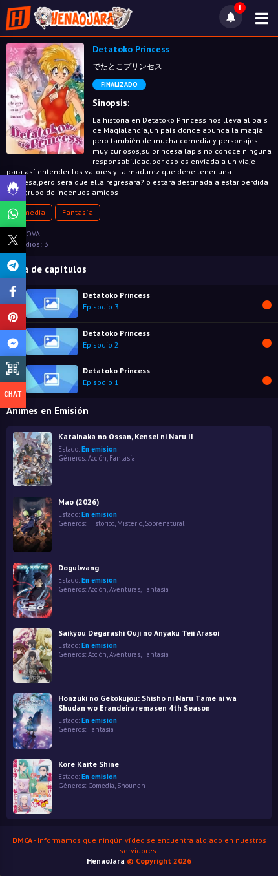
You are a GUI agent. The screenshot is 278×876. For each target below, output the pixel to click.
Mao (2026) (78, 501)
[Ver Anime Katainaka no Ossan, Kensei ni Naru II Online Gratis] (32, 459)
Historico (101, 523)
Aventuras (124, 589)
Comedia (29, 212)
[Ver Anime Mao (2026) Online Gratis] (32, 524)
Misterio (129, 523)
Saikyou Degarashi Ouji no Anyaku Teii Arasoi (138, 633)
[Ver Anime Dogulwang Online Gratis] (32, 590)
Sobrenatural (164, 523)
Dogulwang (78, 567)
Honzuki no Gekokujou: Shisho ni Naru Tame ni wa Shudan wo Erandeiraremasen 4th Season (147, 703)
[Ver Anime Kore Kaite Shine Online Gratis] (32, 786)
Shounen (131, 785)
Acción (97, 458)
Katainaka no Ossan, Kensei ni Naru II (125, 436)
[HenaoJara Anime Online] (69, 18)
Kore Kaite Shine (88, 764)
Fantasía (77, 212)
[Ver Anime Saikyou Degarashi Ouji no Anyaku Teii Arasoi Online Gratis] (32, 655)
